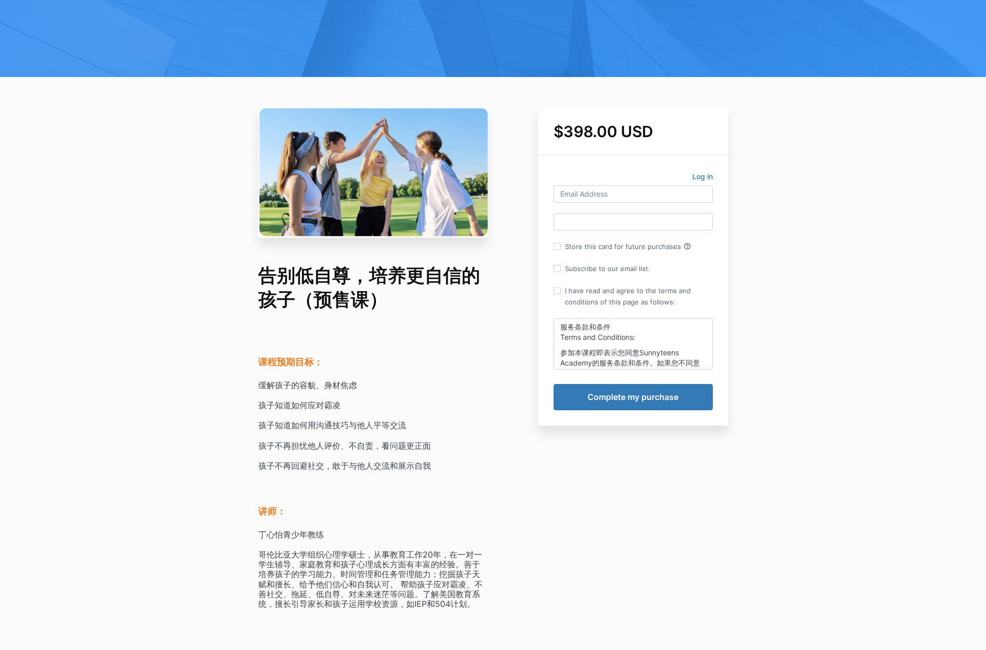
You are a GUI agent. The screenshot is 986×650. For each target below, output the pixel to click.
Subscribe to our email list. (607, 268)
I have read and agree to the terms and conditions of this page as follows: (628, 296)
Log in (702, 176)
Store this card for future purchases (628, 246)
